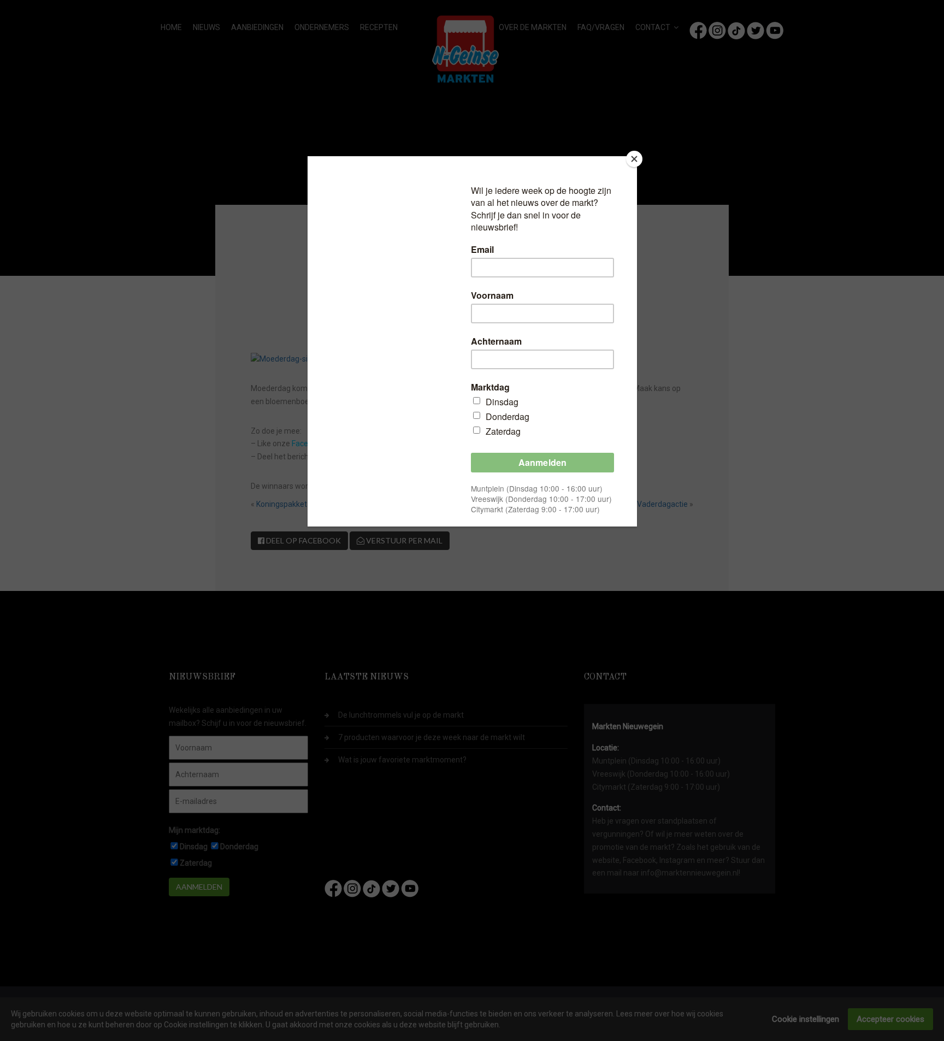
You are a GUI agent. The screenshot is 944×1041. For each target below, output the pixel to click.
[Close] (634, 159)
